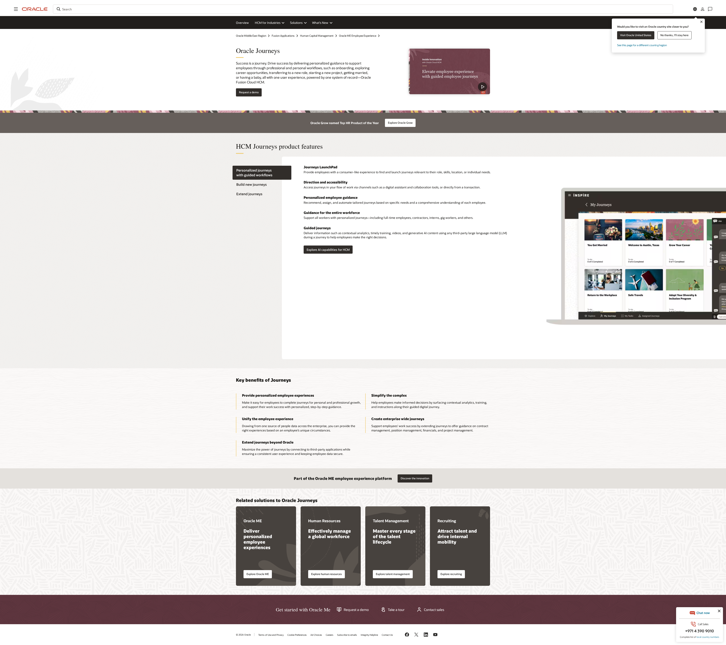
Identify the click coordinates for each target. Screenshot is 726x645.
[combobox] (363, 9)
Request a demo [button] (249, 92)
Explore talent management (393, 574)
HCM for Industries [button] (267, 23)
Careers (329, 634)
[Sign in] (702, 9)
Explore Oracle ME (258, 574)
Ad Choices (316, 634)
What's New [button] (320, 23)
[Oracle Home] (34, 9)
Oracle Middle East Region (251, 35)
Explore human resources (326, 574)
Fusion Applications (283, 35)
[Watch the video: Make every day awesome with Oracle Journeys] (449, 71)
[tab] (262, 173)
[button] (16, 9)
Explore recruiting (451, 574)
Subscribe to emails (347, 634)
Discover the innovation (415, 478)
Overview (242, 23)
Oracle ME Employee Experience (357, 35)
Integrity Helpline (369, 634)
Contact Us (387, 634)
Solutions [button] (296, 23)
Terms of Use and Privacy (271, 634)
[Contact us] (710, 9)
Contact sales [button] (434, 609)
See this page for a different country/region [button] (642, 45)
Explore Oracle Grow (400, 122)
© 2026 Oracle (243, 634)
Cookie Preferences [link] (297, 634)
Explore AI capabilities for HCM (328, 250)
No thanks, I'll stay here (674, 35)
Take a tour (396, 609)
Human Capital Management (317, 35)
